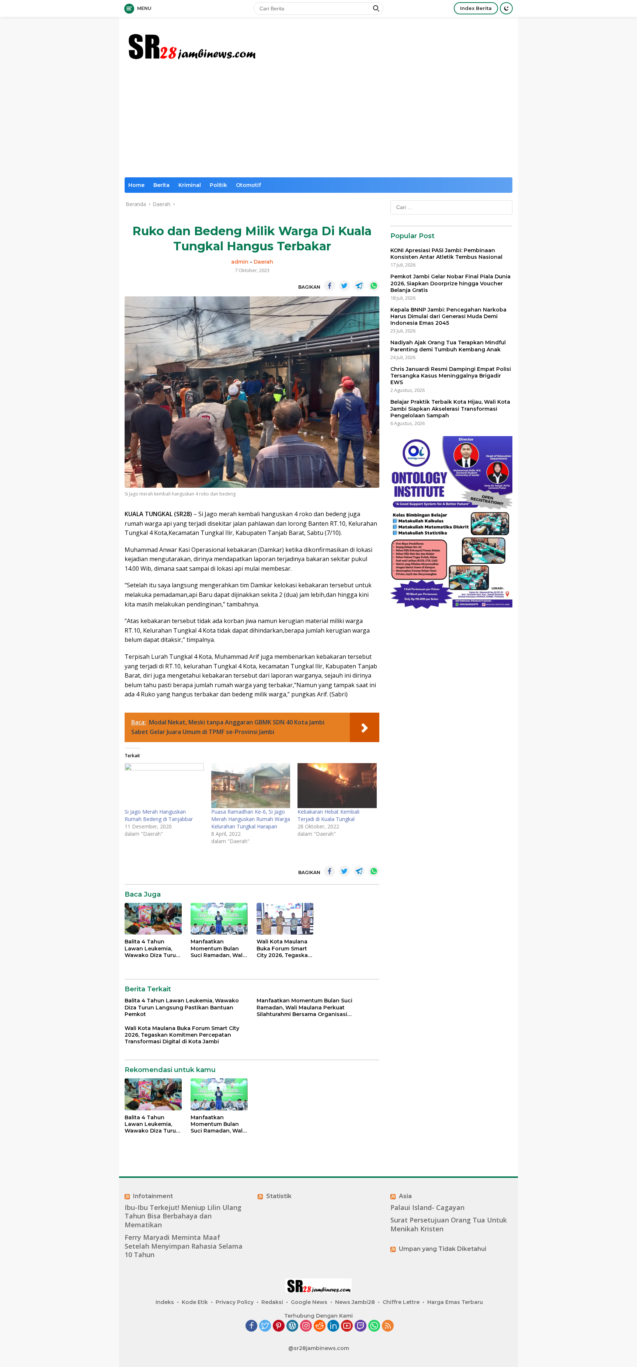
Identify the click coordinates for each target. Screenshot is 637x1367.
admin (239, 261)
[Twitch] (360, 1326)
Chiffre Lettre (401, 1302)
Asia (405, 1196)
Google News (309, 1302)
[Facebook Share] (329, 285)
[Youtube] (347, 1326)
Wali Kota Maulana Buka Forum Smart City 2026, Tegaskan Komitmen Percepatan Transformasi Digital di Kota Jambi (284, 948)
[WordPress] (292, 1326)
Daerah (263, 261)
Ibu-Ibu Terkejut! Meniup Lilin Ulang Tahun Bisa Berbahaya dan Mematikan (183, 1216)
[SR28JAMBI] (191, 44)
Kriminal (189, 185)
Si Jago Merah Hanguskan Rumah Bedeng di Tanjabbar (159, 815)
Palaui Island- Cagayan (427, 1207)
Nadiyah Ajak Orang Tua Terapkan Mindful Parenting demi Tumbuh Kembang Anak (448, 345)
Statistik (279, 1196)
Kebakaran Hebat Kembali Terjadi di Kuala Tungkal (328, 815)
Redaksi (272, 1302)
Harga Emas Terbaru (455, 1302)
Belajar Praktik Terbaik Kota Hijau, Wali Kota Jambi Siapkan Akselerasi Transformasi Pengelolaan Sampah (450, 408)
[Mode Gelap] (506, 8)
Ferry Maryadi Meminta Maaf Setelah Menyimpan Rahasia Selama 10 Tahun (184, 1246)
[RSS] (388, 1326)
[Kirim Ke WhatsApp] (373, 285)
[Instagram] (306, 1326)
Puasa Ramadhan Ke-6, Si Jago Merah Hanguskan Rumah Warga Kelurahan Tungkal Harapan (250, 819)
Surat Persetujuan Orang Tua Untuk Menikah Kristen (448, 1224)
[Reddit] (320, 1326)
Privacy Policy (235, 1302)
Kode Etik (195, 1302)
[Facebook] (251, 1326)
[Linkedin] (333, 1326)
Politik (218, 185)
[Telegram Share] (359, 285)
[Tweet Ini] (344, 285)
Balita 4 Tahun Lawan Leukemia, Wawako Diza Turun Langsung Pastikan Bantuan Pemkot (152, 948)
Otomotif (248, 185)
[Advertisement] (318, 122)
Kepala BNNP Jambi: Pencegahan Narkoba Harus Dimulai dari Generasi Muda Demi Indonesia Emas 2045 (448, 316)
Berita (161, 185)
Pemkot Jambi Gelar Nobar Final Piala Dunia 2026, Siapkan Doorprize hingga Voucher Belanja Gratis (450, 283)
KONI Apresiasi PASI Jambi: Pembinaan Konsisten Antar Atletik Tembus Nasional (446, 253)
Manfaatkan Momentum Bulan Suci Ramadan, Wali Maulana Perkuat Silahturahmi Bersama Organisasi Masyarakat (218, 948)
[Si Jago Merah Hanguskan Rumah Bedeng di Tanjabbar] (164, 785)
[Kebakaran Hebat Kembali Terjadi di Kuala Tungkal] (337, 785)
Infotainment (153, 1196)
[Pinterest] (279, 1326)
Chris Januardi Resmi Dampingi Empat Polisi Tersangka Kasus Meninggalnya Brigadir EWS (450, 376)
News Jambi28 (355, 1302)
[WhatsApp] (374, 1326)
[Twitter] (265, 1326)
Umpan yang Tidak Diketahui (442, 1248)
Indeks (165, 1302)
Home (136, 185)
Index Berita (476, 8)
